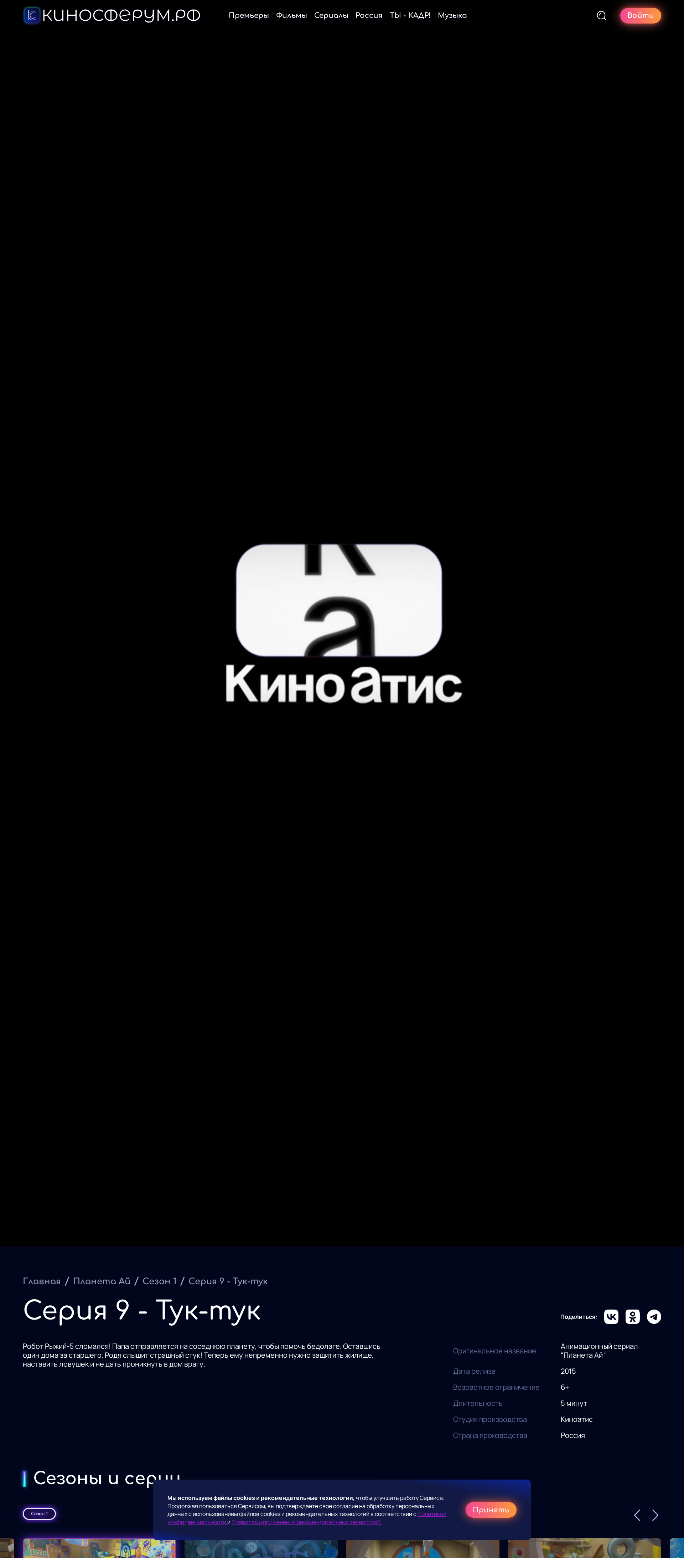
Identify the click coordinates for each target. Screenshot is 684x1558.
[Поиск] (601, 16)
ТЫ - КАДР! (410, 15)
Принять (491, 1510)
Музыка (452, 15)
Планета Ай (101, 1281)
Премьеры (249, 15)
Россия (369, 15)
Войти (640, 15)
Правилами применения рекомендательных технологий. (307, 1522)
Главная (42, 1281)
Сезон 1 (159, 1281)
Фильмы (291, 15)
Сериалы (331, 15)
